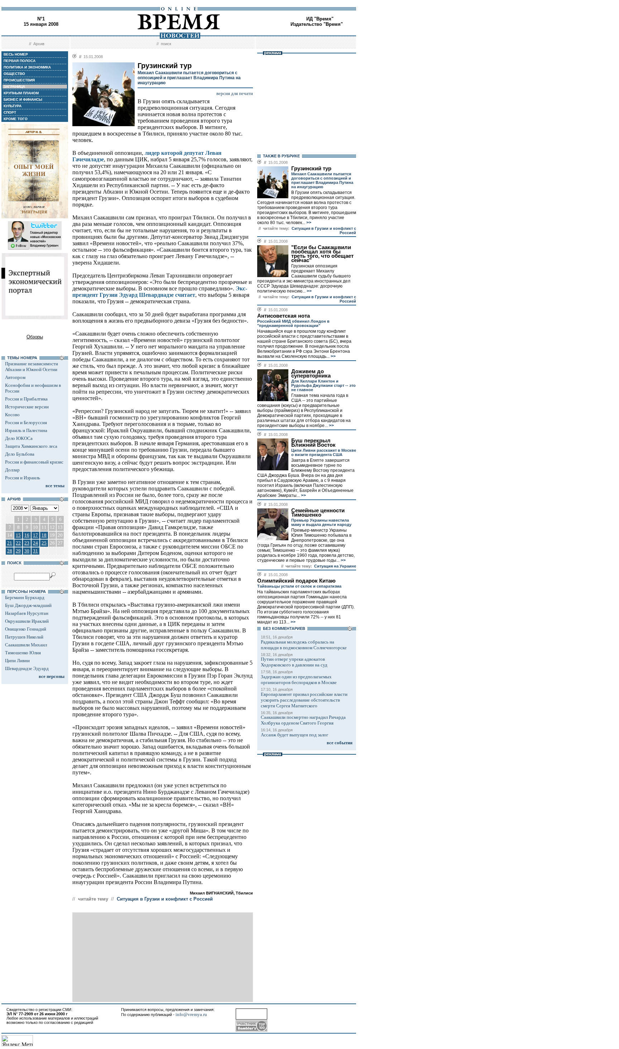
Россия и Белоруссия (26, 422)
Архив (38, 44)
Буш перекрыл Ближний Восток (313, 443)
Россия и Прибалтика (26, 399)
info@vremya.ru (191, 1014)
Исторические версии (27, 406)
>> (308, 222)
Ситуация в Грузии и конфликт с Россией (165, 899)
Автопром (15, 377)
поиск (166, 44)
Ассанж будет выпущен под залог (294, 734)
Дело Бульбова (19, 454)
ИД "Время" (320, 19)
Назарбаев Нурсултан (26, 613)
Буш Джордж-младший (28, 605)
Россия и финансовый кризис (34, 462)
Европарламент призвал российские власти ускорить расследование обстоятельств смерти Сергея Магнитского (304, 700)
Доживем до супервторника (311, 374)
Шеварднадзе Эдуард (27, 668)
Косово (12, 414)
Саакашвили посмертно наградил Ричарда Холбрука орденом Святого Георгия (303, 720)
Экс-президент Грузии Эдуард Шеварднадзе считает (159, 291)
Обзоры (35, 337)
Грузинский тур (311, 168)
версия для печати (234, 93)
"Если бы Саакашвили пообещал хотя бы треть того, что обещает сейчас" (322, 254)
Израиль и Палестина (26, 430)
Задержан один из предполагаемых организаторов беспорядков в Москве (299, 679)
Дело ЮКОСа (19, 438)
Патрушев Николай (24, 637)
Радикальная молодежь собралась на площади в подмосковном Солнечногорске (304, 644)
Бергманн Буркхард (24, 597)
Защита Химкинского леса (31, 446)
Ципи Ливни (17, 660)
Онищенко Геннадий (25, 629)
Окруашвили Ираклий (27, 621)
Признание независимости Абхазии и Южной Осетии (31, 366)
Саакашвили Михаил (26, 644)
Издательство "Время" (317, 24)
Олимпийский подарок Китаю (296, 581)
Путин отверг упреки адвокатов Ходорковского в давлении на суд (294, 662)
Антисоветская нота (283, 316)
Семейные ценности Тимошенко (318, 513)
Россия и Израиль (22, 477)
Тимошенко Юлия (23, 652)
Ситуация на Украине (335, 566)
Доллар (12, 470)
